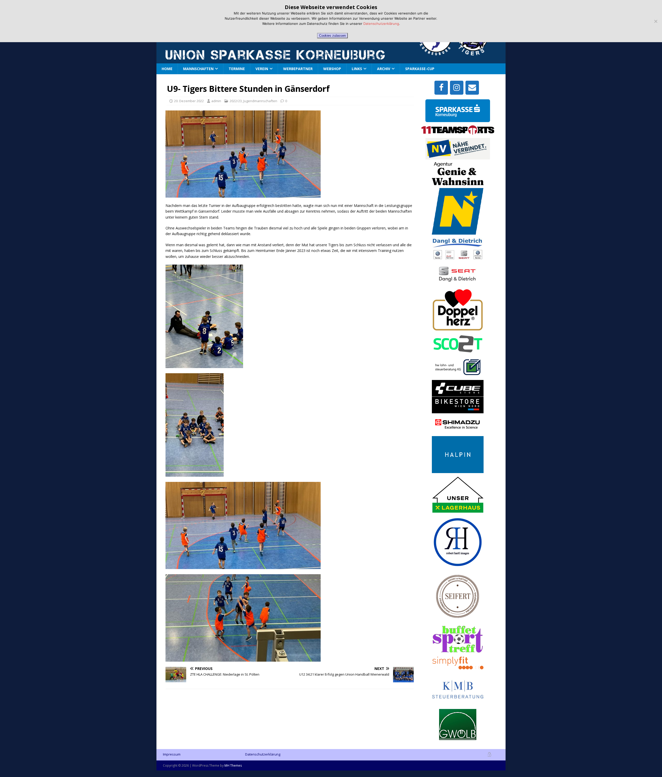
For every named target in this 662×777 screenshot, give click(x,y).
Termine (237, 68)
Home (167, 68)
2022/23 (236, 101)
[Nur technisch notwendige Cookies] (655, 21)
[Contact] (472, 88)
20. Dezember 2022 (189, 101)
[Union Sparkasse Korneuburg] (437, 54)
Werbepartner (298, 68)
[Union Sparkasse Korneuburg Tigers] (475, 52)
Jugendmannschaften (260, 101)
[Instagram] (456, 88)
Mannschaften (198, 68)
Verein (261, 68)
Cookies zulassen (332, 36)
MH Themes (233, 765)
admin (216, 101)
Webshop (332, 68)
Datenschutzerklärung (262, 754)
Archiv (383, 68)
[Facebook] (441, 88)
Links (357, 68)
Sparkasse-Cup (419, 68)
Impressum (171, 754)
